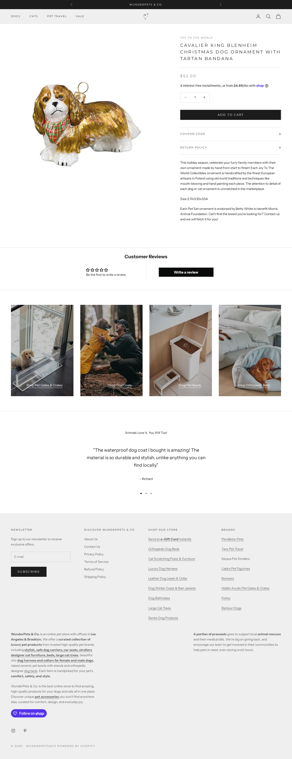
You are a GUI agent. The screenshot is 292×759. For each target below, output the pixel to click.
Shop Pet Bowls (189, 385)
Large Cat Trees (159, 608)
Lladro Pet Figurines (236, 569)
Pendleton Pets (233, 539)
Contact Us (92, 547)
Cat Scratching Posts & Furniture (171, 559)
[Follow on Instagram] (13, 730)
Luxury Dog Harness (162, 569)
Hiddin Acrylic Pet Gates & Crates (245, 588)
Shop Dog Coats (120, 385)
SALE (80, 16)
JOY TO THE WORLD (196, 37)
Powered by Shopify (76, 746)
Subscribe (29, 571)
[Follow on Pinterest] (25, 730)
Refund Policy (94, 569)
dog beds (30, 671)
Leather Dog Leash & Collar (167, 578)
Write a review (186, 272)
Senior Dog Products (163, 618)
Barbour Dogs (231, 608)
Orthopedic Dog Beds (163, 549)
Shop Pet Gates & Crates (44, 385)
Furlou (226, 598)
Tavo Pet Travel (232, 549)
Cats (34, 16)
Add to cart (231, 114)
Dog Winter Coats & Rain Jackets (172, 588)
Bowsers (228, 578)
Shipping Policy (95, 577)
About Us (91, 539)
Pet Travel (57, 16)
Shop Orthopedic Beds (254, 385)
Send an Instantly (169, 539)
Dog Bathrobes (159, 598)
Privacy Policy (94, 554)
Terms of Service (96, 562)
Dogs (16, 16)
